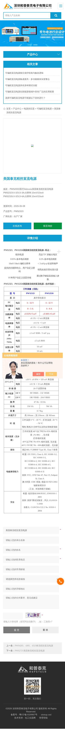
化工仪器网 (30, 718)
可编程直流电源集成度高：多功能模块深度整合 (27, 79)
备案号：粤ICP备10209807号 (24, 715)
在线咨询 (17, 226)
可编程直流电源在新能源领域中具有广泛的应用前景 (29, 92)
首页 (8, 109)
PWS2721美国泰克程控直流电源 (30, 651)
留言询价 (47, 226)
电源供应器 (29, 109)
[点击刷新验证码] (33, 615)
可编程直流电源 (44, 109)
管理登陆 (43, 718)
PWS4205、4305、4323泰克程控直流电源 (34, 646)
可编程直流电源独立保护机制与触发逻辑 (24, 73)
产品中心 (17, 109)
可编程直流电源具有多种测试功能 (21, 85)
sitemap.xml (46, 715)
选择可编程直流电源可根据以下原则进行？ (25, 98)
